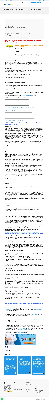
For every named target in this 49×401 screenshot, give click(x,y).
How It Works (28, 2)
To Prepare (9, 35)
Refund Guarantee (38, 399)
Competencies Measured (10, 26)
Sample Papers (9, 350)
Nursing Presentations (28, 387)
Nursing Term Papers (28, 384)
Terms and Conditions (32, 398)
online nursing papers (36, 316)
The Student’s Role (10, 25)
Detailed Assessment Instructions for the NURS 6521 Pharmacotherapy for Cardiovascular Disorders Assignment (20, 33)
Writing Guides (13, 350)
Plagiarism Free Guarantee (42, 398)
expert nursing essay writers (9, 309)
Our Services (23, 2)
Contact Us (16, 5)
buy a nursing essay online (19, 319)
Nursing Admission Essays (18, 389)
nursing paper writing (35, 308)
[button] (2, 399)
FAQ (37, 398)
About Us (18, 2)
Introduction (8, 28)
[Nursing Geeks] (8, 4)
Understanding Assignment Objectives (12, 24)
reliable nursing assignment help (35, 319)
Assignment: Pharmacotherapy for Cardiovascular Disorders (14, 34)
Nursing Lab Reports (28, 389)
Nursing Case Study (17, 391)
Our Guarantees (43, 399)
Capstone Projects (17, 387)
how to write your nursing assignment (18, 322)
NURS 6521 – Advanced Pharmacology (27, 95)
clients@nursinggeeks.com (8, 0)
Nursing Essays (28, 382)
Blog (42, 2)
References (8, 32)
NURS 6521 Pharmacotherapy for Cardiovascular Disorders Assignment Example (16, 22)
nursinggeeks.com (22, 328)
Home (15, 2)
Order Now (33, 2)
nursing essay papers (34, 314)
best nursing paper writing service (25, 329)
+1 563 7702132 (43, 0)
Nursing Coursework (28, 391)
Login (39, 2)
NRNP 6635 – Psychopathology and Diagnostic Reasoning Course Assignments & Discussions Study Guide (38, 358)
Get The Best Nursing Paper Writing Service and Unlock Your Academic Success (16, 37)
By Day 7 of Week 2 (10, 36)
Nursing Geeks (14, 398)
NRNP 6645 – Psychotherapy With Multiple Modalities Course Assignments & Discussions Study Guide (24, 358)
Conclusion (8, 31)
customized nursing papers (38, 309)
